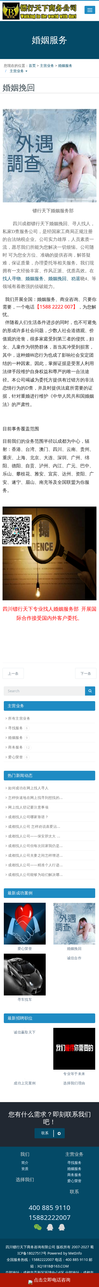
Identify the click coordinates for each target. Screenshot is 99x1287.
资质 (24, 1168)
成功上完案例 (25, 1083)
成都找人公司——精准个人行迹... (35, 864)
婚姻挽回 (74, 948)
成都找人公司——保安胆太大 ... (34, 836)
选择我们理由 (74, 1083)
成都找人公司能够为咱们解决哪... (35, 874)
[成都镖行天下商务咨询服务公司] (40, 11)
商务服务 (19, 747)
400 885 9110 (49, 1207)
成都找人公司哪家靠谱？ (28, 816)
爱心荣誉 (18, 757)
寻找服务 (18, 727)
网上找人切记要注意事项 (28, 807)
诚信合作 (74, 957)
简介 (24, 1162)
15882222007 (50, 1217)
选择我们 (25, 1179)
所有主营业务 (19, 718)
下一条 (85, 673)
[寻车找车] (25, 974)
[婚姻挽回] (74, 924)
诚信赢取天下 (25, 1032)
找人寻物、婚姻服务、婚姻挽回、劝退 (41, 278)
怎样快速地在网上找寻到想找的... (35, 797)
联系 (44, 1133)
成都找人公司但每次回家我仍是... (35, 845)
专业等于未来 (74, 1073)
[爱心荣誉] (25, 924)
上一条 (13, 673)
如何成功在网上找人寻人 (28, 787)
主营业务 (47, 65)
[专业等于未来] (74, 1049)
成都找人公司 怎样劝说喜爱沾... (34, 826)
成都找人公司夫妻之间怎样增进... (35, 855)
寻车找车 (25, 999)
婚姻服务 (65, 65)
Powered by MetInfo (64, 1253)
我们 (24, 1154)
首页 (32, 65)
